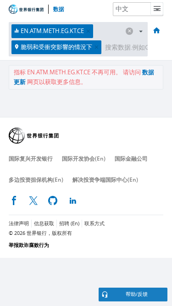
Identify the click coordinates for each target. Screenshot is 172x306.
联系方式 (94, 224)
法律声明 (19, 224)
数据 (58, 9)
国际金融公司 (131, 158)
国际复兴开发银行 (31, 158)
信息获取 (44, 224)
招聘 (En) (69, 224)
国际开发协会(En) (83, 158)
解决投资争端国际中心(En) (105, 180)
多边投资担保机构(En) (36, 180)
